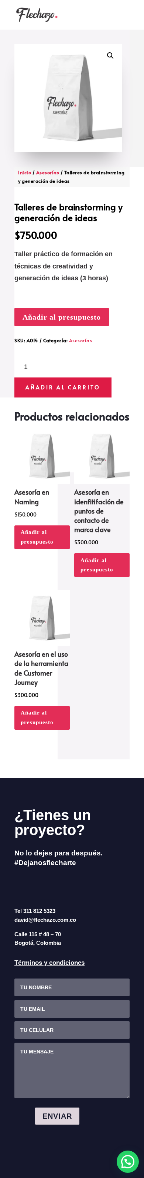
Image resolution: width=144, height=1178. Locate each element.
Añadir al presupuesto (62, 317)
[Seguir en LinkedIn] (53, 885)
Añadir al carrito (62, 387)
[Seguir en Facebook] (21, 885)
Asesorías (47, 172)
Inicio (24, 172)
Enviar (57, 1116)
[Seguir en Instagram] (37, 885)
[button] (110, 55)
